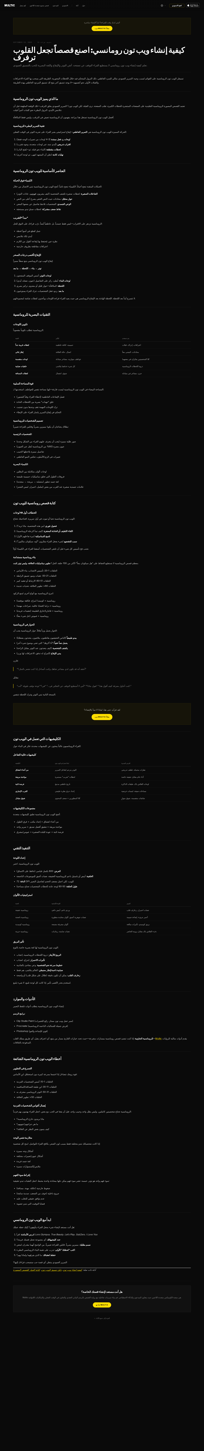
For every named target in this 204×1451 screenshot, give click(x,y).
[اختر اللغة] (163, 5)
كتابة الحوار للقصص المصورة (26, 1270)
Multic (158, 1038)
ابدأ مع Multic (102, 1305)
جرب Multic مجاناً (102, 28)
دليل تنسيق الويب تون (51, 1270)
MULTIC (9, 5)
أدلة (77, 5)
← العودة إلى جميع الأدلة (102, 1318)
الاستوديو (65, 5)
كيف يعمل (23, 5)
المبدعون (55, 5)
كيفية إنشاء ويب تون (72, 1270)
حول (83, 5)
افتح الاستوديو (177, 5)
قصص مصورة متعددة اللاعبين (39, 5)
